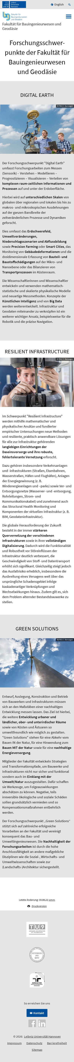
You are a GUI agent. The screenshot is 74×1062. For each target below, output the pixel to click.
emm (52, 900)
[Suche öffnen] (70, 4)
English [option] (59, 4)
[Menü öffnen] (69, 17)
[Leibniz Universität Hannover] (14, 4)
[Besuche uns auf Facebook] (32, 1023)
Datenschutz (34, 1043)
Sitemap (37, 1050)
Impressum (14, 1043)
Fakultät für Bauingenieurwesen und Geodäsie (31, 26)
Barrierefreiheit (57, 1043)
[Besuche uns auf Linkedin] (42, 1023)
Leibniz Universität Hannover (42, 1036)
